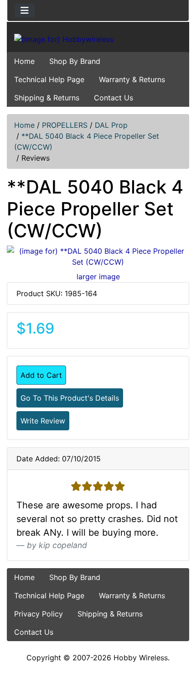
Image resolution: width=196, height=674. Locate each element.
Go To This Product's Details (70, 397)
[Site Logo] (98, 39)
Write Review (43, 420)
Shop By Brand (74, 61)
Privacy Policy (38, 613)
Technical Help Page (49, 79)
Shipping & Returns (46, 97)
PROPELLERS (65, 125)
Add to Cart (41, 375)
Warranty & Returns (132, 79)
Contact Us (113, 97)
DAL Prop (111, 125)
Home (24, 61)
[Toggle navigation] (25, 10)
